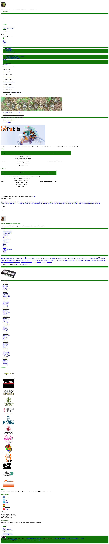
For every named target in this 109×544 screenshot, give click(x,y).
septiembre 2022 (6, 296)
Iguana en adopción (6, 71)
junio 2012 (5, 359)
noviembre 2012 (6, 353)
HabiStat (73, 258)
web (34, 196)
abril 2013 (5, 347)
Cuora (28, 258)
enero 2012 (5, 364)
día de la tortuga (35, 258)
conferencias (22, 258)
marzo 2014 (5, 340)
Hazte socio (5, 31)
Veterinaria (5, 250)
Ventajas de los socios (10, 55)
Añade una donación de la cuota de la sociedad (15, 56)
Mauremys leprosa (4, 262)
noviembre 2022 (6, 295)
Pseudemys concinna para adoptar (9, 66)
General (4, 240)
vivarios (4, 252)
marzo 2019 (5, 315)
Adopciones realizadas (7, 232)
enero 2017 (5, 321)
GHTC (4, 241)
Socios (4, 53)
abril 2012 (5, 361)
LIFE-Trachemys (6, 242)
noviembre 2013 (6, 343)
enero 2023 (5, 294)
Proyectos (5, 245)
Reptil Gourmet (23, 262)
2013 (2, 258)
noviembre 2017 (6, 319)
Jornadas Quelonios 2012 (71, 260)
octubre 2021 (5, 303)
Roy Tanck (16, 264)
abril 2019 (5, 314)
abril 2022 (5, 300)
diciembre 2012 (6, 352)
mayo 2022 (5, 298)
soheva (34, 262)
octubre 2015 (5, 326)
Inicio (4, 40)
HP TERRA (77, 258)
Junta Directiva (9, 50)
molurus (8, 262)
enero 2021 (5, 307)
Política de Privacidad (7, 533)
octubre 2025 (5, 286)
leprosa (100, 260)
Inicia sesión (5, 11)
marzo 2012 (5, 362)
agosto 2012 (5, 356)
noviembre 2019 (6, 312)
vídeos (48, 262)
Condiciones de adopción (11, 52)
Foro (4, 43)
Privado (4, 59)
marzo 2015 (5, 329)
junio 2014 (5, 337)
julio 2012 (5, 357)
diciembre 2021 (6, 302)
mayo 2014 (5, 338)
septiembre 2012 (6, 355)
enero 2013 (5, 351)
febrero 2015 (5, 330)
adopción (8, 258)
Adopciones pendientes (7, 231)
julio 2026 (5, 282)
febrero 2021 (5, 306)
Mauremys (104, 260)
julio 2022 (5, 297)
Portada (4, 113)
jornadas (47, 260)
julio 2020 (5, 310)
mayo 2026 (5, 284)
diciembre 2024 (6, 288)
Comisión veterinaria (7, 233)
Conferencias (5, 234)
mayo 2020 (5, 311)
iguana (80, 258)
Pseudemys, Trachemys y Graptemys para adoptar (12, 92)
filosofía (64, 258)
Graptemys (69, 258)
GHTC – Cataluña (9, 47)
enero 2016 (5, 323)
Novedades (11, 262)
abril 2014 (5, 339)
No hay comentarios (7, 122)
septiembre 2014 (6, 335)
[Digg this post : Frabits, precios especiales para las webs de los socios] (37, 202)
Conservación (6, 235)
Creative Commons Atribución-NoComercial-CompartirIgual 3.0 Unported (69, 538)
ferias (61, 258)
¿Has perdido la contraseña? (8, 28)
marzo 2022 (5, 301)
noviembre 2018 (6, 317)
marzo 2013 (5, 348)
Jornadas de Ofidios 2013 (56, 260)
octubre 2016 (5, 322)
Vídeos (7, 60)
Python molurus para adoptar (8, 76)
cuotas (31, 258)
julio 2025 (5, 287)
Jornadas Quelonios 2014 (86, 260)
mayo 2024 (5, 290)
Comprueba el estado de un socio (12, 57)
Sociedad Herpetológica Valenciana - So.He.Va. (12, 112)
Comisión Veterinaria (10, 51)
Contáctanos (5, 64)
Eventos (4, 42)
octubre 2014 (5, 334)
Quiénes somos (9, 49)
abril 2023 (5, 292)
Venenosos (39, 262)
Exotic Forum (52, 258)
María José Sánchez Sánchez (9, 120)
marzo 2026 (5, 285)
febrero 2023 (5, 293)
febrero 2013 (5, 350)
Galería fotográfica (6, 238)
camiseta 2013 (12, 258)
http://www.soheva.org (38, 540)
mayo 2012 (5, 360)
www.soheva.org (13, 539)
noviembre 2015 (6, 325)
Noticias (4, 41)
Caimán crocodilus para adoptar (9, 81)
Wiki (4, 44)
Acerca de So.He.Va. (7, 48)
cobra (17, 258)
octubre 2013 (5, 344)
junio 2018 (5, 318)
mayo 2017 (5, 320)
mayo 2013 (5, 346)
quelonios (18, 262)
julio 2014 (5, 336)
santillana (27, 262)
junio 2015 (5, 328)
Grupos (4, 46)
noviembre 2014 (6, 332)
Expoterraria (57, 258)
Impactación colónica (11, 260)
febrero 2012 (5, 363)
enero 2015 (5, 331)
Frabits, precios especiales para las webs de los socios (13, 115)
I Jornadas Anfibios (85, 258)
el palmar (39, 258)
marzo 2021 (5, 305)
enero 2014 (5, 342)
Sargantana (8, 61)
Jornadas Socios (96, 260)
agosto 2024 (5, 289)
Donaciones (5, 236)
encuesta (47, 258)
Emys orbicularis (43, 258)
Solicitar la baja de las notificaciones (13, 58)
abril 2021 (5, 304)
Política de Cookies (7, 531)
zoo (51, 262)
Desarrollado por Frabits (8, 534)
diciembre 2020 (6, 309)
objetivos (14, 262)
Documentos (8, 63)
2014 (5, 258)
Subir (2, 542)
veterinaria (44, 262)
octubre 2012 (5, 354)
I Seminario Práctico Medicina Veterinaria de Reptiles (30, 260)
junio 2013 (5, 345)
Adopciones (3, 96)
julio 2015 (5, 327)
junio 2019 (5, 313)
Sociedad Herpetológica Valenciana (34, 538)
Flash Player (24, 264)
